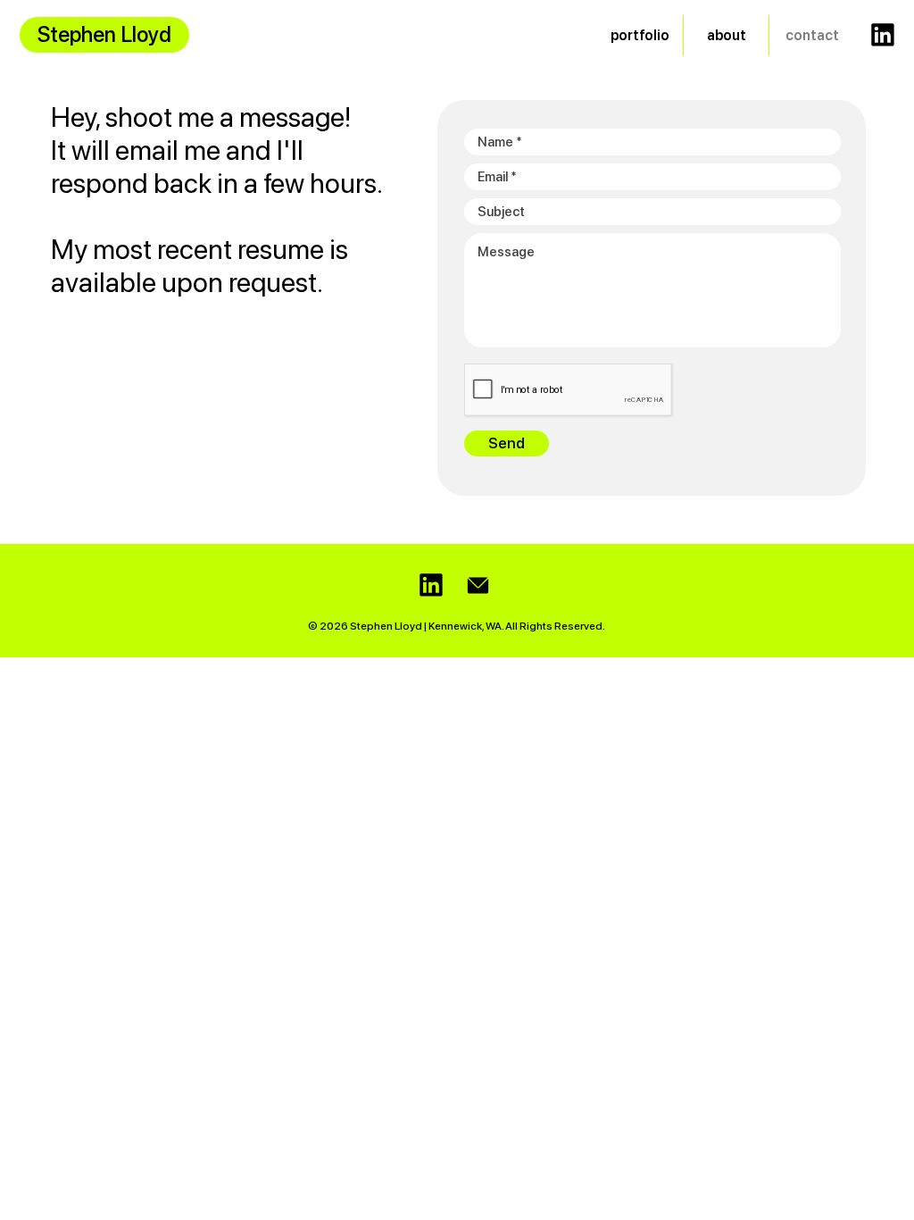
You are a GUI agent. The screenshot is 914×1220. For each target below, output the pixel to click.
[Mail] (478, 585)
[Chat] (882, 34)
